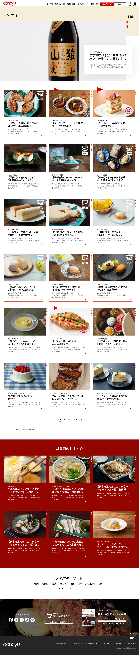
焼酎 (36, 584)
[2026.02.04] (25, 158)
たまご (73, 588)
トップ (46, 4)
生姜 (79, 584)
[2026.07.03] (63, 51)
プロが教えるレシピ (57, 4)
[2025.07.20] (114, 267)
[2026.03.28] (69, 103)
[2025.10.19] (69, 212)
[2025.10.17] (114, 524)
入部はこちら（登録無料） (58, 622)
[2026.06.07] (25, 103)
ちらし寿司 (90, 584)
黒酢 (72, 584)
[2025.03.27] (69, 322)
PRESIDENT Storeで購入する (112, 619)
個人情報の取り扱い (92, 643)
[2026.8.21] (114, 469)
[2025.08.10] (114, 212)
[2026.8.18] (69, 524)
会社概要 (118, 643)
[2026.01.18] (69, 158)
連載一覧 (94, 4)
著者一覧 (76, 643)
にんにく (63, 588)
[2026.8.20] (25, 524)
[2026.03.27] (114, 103)
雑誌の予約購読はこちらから (112, 623)
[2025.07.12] (25, 322)
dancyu (17, 429)
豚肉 (54, 584)
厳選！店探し (71, 4)
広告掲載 (106, 643)
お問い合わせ (132, 643)
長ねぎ (63, 584)
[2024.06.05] (114, 376)
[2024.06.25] (69, 376)
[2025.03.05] (114, 322)
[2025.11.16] (25, 212)
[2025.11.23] (114, 158)
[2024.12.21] (25, 376)
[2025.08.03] (25, 267)
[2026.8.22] (69, 469)
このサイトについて (61, 643)
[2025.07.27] (69, 267)
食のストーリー (83, 4)
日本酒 (45, 584)
